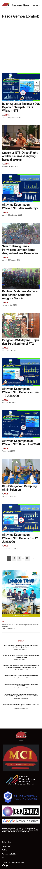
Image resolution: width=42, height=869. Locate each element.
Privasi (4, 858)
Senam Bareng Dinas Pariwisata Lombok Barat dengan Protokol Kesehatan (20, 250)
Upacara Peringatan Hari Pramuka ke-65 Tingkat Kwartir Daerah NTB (21, 685)
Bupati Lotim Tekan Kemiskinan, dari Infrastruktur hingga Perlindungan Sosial (21, 656)
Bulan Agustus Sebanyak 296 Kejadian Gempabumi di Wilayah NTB (21, 107)
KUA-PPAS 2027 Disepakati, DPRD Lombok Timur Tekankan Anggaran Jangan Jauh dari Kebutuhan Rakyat (21, 666)
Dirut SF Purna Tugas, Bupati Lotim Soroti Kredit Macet (21, 675)
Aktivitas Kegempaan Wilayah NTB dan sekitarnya (20, 206)
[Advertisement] (21, 45)
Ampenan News (20, 5)
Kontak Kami (6, 846)
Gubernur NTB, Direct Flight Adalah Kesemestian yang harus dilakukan (20, 156)
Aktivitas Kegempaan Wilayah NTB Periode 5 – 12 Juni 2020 (20, 538)
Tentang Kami (6, 842)
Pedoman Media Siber (9, 854)
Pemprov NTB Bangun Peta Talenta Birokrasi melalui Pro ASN (21, 705)
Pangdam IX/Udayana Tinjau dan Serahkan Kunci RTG (20, 342)
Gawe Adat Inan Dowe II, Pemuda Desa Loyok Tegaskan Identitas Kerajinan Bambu (21, 646)
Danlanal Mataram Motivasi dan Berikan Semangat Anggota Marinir (20, 295)
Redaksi (4, 850)
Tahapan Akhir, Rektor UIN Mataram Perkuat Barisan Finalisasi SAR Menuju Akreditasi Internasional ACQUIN (21, 695)
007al (6, 212)
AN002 (6, 115)
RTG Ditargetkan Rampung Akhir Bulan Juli (19, 488)
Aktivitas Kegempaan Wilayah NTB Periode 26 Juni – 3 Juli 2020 (20, 392)
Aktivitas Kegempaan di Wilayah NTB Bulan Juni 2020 (21, 442)
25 (27, 558)
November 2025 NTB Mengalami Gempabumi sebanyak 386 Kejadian (20, 625)
